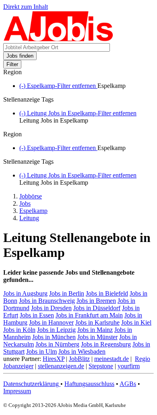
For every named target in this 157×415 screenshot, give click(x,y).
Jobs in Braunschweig (47, 300)
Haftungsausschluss (89, 383)
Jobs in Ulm (41, 351)
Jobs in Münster (97, 337)
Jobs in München (54, 337)
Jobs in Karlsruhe (97, 322)
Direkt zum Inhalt (25, 6)
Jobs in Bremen (96, 300)
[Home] (58, 39)
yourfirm (129, 366)
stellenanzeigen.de (61, 366)
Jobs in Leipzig (56, 329)
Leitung (29, 218)
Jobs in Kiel (136, 322)
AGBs (128, 383)
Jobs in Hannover (51, 322)
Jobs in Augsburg (25, 293)
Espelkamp (33, 210)
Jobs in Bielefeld (107, 293)
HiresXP (53, 358)
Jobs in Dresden (51, 307)
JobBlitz (79, 358)
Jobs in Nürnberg (57, 344)
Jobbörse (30, 196)
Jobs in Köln (19, 329)
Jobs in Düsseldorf (96, 307)
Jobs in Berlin (66, 293)
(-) (58, 85)
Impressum (17, 391)
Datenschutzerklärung (31, 383)
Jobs (25, 203)
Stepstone (101, 366)
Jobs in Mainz (95, 329)
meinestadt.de (111, 358)
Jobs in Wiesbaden (81, 351)
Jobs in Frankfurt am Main (89, 315)
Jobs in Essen (37, 315)
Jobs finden (19, 56)
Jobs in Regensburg (106, 344)
